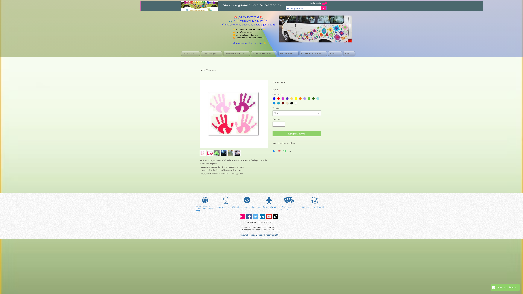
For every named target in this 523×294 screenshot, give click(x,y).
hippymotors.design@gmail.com (262, 227)
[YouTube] (269, 216)
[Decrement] (274, 124)
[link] (324, 3)
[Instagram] (242, 216)
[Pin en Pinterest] (279, 151)
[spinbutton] (278, 124)
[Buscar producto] (323, 8)
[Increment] (283, 124)
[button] (190, 53)
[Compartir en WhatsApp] (284, 151)
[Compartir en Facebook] (274, 151)
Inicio (202, 70)
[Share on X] (289, 151)
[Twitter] (255, 216)
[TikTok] (275, 216)
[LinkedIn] (262, 216)
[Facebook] (249, 216)
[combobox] (297, 113)
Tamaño (277, 108)
